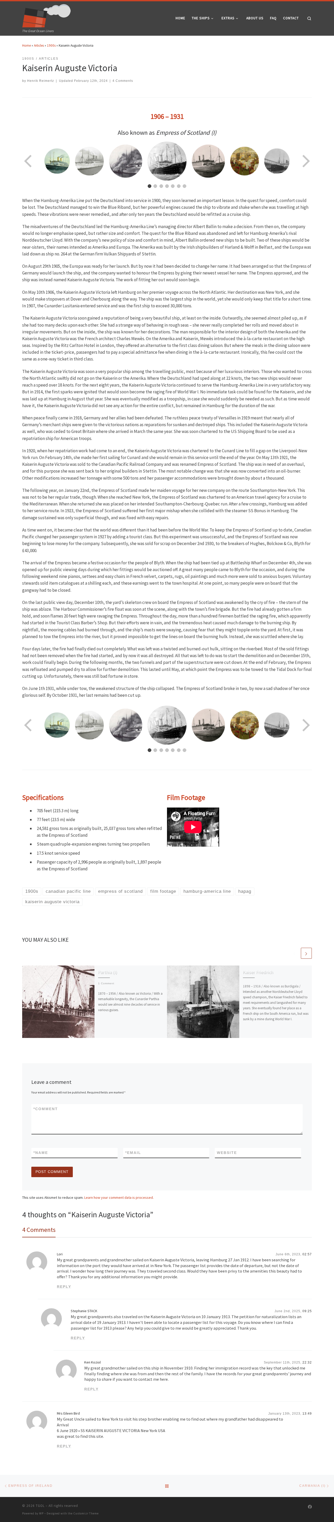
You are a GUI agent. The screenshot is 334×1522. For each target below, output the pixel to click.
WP (41, 1513)
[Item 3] (161, 186)
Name (40, 1153)
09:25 (307, 1311)
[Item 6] (179, 186)
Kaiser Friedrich (258, 972)
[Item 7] (184, 186)
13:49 (307, 1413)
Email (133, 1153)
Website (227, 1153)
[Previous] (28, 161)
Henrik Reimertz (40, 80)
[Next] (305, 161)
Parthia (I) (107, 972)
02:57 (307, 1254)
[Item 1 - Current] (149, 186)
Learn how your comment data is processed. (119, 1197)
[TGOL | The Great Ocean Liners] (46, 14)
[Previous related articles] (294, 953)
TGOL (40, 1505)
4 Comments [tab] (39, 1230)
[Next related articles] (306, 953)
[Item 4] (167, 186)
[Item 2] (155, 186)
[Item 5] (173, 186)
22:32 (307, 1362)
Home (26, 45)
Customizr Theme (86, 1513)
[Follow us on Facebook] (310, 1507)
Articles (39, 45)
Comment (45, 1109)
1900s (51, 45)
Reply (64, 1287)
